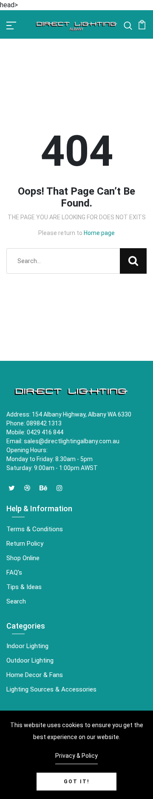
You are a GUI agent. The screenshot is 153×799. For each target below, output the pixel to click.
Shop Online (23, 558)
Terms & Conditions (34, 529)
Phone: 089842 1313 (34, 423)
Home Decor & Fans (34, 675)
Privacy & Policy (76, 755)
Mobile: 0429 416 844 (34, 432)
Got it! (76, 782)
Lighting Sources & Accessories (51, 689)
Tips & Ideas (24, 587)
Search (16, 601)
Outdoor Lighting (30, 660)
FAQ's (14, 572)
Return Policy (24, 543)
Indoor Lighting (27, 646)
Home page (99, 233)
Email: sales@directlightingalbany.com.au (62, 441)
